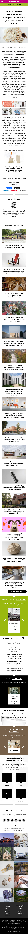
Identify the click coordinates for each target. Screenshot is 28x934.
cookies (8, 927)
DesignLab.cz (17, 931)
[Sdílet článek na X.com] (17, 188)
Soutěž (20, 912)
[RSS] (23, 820)
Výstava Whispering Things (14, 661)
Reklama (8, 906)
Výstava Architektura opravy (14, 654)
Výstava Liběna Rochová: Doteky (14, 668)
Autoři (20, 906)
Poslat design (20, 913)
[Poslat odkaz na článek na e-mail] (23, 190)
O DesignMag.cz (20, 905)
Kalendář (8, 913)
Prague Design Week (14, 760)
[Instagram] (8, 820)
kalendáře (20, 638)
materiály (24, 179)
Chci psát (7, 908)
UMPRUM (17, 179)
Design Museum (17, 710)
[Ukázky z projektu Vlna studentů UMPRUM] (14, 35)
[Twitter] (12, 820)
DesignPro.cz (14, 731)
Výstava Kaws (14, 648)
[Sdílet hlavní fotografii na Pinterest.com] (14, 190)
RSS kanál (7, 912)
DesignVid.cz (17, 678)
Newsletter (8, 915)
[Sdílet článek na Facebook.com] (9, 188)
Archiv (20, 908)
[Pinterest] (16, 820)
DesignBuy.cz (21, 599)
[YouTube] (19, 820)
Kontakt (8, 905)
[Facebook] (4, 820)
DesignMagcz (7, 830)
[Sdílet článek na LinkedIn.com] (6, 190)
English (20, 915)
